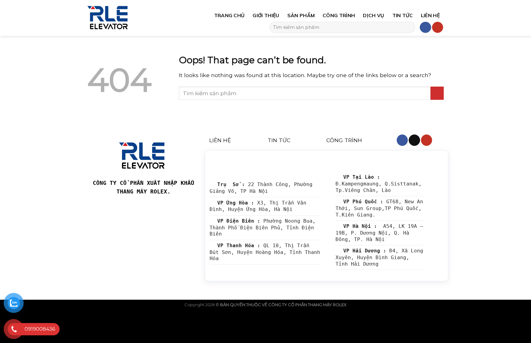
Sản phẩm (301, 15)
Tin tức (402, 15)
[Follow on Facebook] (425, 27)
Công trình (339, 15)
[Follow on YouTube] (437, 27)
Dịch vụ (373, 15)
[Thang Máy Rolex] (133, 18)
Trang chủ (229, 15)
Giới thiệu (266, 15)
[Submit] (408, 27)
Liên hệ (430, 15)
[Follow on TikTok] (414, 140)
